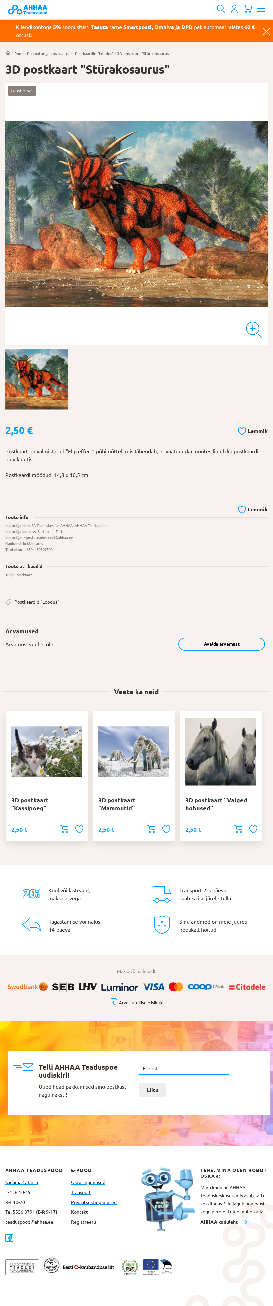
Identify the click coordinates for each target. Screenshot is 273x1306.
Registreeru (83, 1222)
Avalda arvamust (222, 644)
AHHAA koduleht (219, 1222)
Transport (81, 1192)
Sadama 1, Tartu (21, 1182)
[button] (253, 430)
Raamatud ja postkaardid (49, 53)
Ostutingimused (88, 1182)
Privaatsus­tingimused (94, 1202)
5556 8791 (24, 1212)
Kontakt (79, 1212)
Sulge (266, 31)
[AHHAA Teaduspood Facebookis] (38, 1238)
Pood (19, 53)
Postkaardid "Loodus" (94, 53)
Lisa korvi (64, 829)
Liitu (152, 1090)
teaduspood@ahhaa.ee (29, 1222)
